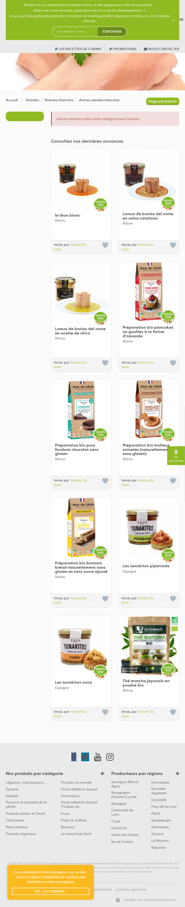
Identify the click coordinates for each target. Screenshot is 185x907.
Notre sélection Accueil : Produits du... (80, 804)
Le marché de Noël (76, 834)
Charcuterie (15, 820)
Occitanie (158, 800)
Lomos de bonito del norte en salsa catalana (148, 216)
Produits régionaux (21, 834)
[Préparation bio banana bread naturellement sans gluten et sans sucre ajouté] (81, 527)
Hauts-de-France (125, 835)
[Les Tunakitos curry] (81, 645)
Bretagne (118, 803)
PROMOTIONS (124, 49)
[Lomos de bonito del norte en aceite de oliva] (81, 292)
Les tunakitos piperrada (146, 566)
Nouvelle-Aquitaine (158, 791)
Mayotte (158, 847)
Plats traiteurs (17, 827)
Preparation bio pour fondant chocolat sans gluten (77, 449)
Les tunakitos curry (73, 682)
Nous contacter (163, 49)
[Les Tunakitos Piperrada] (149, 527)
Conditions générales (131, 889)
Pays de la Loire (164, 806)
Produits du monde (76, 782)
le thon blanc (67, 215)
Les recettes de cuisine (79, 49)
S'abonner (112, 31)
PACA (155, 813)
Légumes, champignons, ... (26, 782)
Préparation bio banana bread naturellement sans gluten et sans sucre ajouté (81, 567)
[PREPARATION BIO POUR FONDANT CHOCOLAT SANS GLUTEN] (81, 410)
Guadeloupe (161, 820)
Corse (115, 821)
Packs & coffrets (74, 820)
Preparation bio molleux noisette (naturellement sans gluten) (146, 449)
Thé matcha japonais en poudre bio (146, 683)
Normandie (160, 782)
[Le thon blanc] (81, 178)
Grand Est (119, 828)
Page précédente (163, 101)
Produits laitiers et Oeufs (25, 813)
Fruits (65, 813)
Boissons (67, 827)
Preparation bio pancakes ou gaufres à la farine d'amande (148, 331)
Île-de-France (122, 842)
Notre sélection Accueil (79, 789)
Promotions (70, 796)
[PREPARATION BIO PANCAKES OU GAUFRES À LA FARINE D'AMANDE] (149, 292)
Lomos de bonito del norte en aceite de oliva (80, 331)
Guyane (157, 834)
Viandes (12, 796)
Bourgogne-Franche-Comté (124, 794)
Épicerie (12, 789)
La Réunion (160, 840)
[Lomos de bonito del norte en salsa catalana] (149, 178)
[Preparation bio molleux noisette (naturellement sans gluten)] (149, 410)
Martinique (160, 827)
